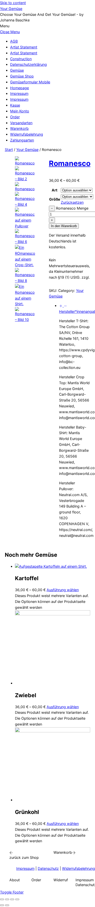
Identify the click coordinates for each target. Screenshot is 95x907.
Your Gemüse (27, 149)
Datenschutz (48, 868)
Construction (21, 59)
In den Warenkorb (64, 226)
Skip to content (13, 3)
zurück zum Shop (24, 857)
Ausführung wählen (63, 590)
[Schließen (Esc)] (17, 899)
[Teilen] (12, 899)
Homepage (19, 88)
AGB (14, 41)
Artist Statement (23, 47)
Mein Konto (19, 111)
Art (55, 190)
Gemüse (17, 70)
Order (15, 117)
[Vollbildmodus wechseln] (7, 899)
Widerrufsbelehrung (26, 134)
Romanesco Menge (72, 208)
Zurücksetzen (72, 202)
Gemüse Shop (22, 76)
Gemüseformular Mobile (30, 82)
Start (9, 149)
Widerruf (60, 880)
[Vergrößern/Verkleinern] (2, 899)
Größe (54, 199)
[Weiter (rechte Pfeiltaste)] (7, 905)
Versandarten (21, 123)
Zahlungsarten (22, 140)
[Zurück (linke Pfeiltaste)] (2, 905)
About (14, 880)
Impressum (19, 93)
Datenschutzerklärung (28, 64)
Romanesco (69, 163)
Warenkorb (19, 128)
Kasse (15, 105)
